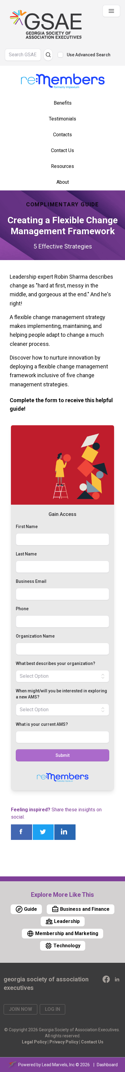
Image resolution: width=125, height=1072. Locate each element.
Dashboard (107, 1064)
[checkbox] (60, 54)
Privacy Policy (63, 1041)
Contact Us (92, 1041)
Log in (52, 1009)
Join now (20, 1009)
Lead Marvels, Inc (58, 1064)
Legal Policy (34, 1041)
